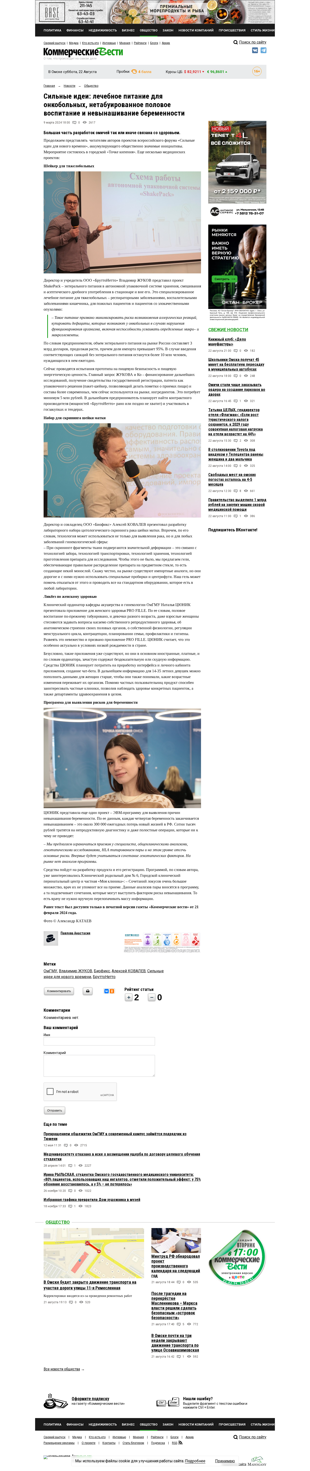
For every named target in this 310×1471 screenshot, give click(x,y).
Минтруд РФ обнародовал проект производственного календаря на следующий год (175, 1266)
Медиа (73, 43)
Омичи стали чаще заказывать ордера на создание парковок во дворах (236, 389)
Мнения (124, 43)
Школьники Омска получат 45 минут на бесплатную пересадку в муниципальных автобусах (236, 364)
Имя (47, 1035)
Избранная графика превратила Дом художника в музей (92, 1199)
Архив (166, 43)
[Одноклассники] (112, 991)
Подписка (158, 1443)
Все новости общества (62, 1369)
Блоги (154, 43)
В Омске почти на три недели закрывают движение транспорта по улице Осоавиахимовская (175, 1343)
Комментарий (55, 1053)
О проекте (88, 1443)
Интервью (109, 43)
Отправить (54, 1110)
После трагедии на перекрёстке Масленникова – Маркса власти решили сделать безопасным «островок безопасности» (174, 1305)
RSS (174, 1443)
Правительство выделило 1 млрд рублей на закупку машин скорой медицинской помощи (237, 505)
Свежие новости (228, 329)
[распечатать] (87, 994)
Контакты (109, 1443)
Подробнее (195, 1461)
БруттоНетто (104, 976)
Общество (58, 1222)
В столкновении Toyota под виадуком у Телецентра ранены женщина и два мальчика (235, 454)
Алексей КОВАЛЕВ (129, 971)
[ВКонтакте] (106, 991)
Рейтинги (140, 43)
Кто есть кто (90, 43)
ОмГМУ (50, 971)
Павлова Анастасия (75, 933)
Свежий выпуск (54, 43)
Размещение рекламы (59, 1443)
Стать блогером (133, 1443)
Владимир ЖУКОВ (75, 971)
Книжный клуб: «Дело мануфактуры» (227, 341)
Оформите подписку (90, 1398)
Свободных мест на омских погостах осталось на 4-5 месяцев (232, 479)
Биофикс (102, 971)
